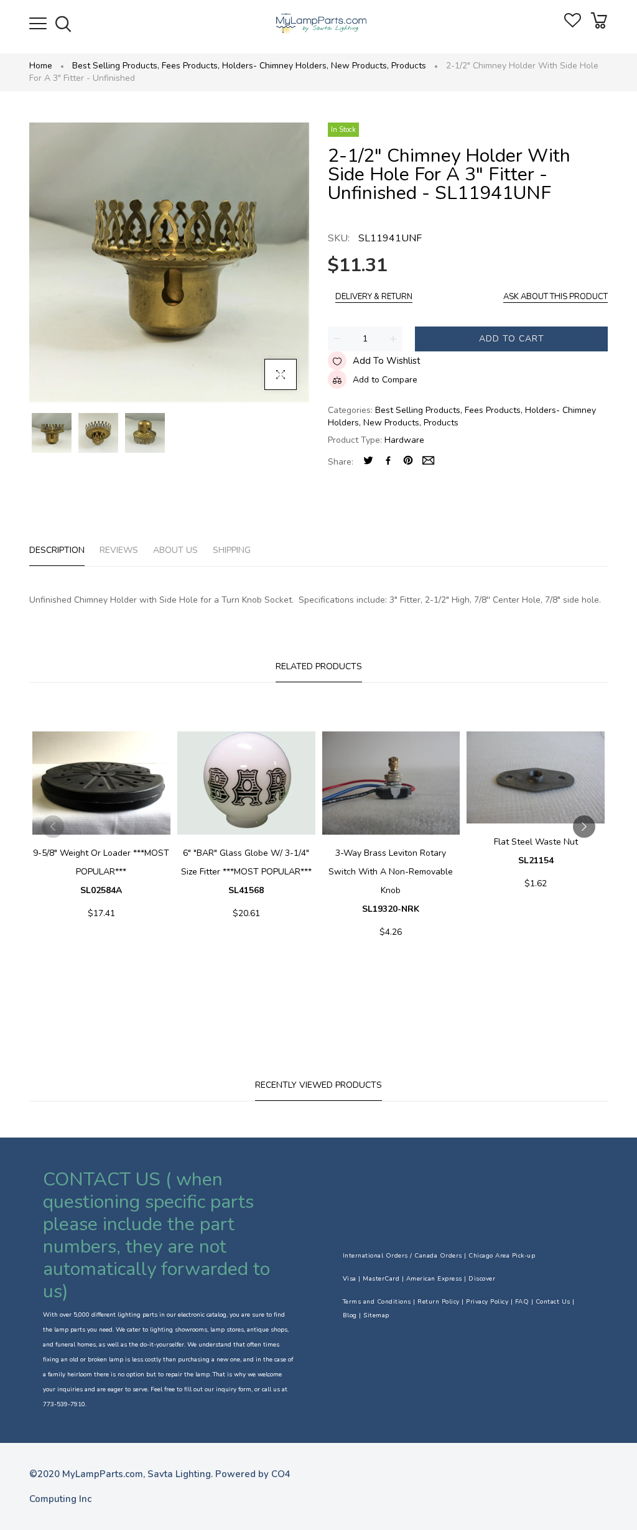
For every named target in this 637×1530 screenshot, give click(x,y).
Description (57, 550)
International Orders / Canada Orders (402, 1255)
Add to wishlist (387, 361)
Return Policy (438, 1301)
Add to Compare (385, 380)
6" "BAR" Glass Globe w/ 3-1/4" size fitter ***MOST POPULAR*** (246, 871)
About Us (175, 550)
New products (360, 66)
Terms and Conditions (377, 1301)
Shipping (232, 550)
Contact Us (553, 1301)
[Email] (428, 462)
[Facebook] (388, 462)
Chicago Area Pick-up (501, 1255)
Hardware (404, 440)
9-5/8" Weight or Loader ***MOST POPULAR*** (101, 871)
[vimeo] (408, 462)
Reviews (119, 550)
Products (408, 66)
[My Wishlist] (572, 24)
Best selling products (115, 66)
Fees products (191, 66)
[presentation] (53, 826)
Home (40, 66)
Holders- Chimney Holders (275, 66)
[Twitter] (368, 462)
